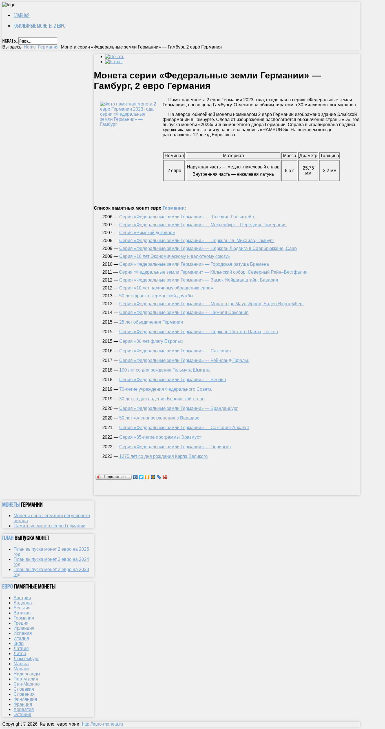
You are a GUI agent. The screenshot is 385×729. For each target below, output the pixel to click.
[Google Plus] (165, 477)
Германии (174, 208)
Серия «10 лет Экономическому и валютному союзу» (174, 256)
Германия (48, 47)
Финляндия (25, 699)
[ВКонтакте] (135, 477)
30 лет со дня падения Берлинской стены (162, 398)
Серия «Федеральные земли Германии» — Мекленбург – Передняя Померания (203, 224)
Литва (20, 653)
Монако (21, 668)
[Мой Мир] (153, 477)
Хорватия (24, 709)
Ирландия (24, 628)
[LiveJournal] (159, 477)
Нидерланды (27, 673)
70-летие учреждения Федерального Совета (165, 389)
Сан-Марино (27, 684)
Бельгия (22, 607)
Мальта (21, 663)
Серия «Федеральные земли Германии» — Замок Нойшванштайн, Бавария (198, 280)
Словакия (24, 689)
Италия (21, 638)
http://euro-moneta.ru (102, 724)
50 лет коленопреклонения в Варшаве (159, 418)
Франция (23, 704)
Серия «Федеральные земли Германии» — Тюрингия (175, 446)
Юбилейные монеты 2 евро (40, 25)
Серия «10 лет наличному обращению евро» (166, 288)
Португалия (26, 679)
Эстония (22, 714)
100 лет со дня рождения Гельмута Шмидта (164, 370)
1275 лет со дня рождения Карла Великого (163, 456)
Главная (22, 15)
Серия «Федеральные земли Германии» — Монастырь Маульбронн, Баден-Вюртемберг (211, 303)
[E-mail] (114, 61)
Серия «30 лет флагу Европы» (151, 341)
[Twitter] (141, 477)
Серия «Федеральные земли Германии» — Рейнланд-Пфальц (184, 360)
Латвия (21, 648)
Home (30, 47)
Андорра (23, 602)
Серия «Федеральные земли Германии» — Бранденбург (178, 408)
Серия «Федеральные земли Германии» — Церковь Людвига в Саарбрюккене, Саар (208, 248)
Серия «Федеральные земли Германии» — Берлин (172, 379)
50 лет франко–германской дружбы (156, 295)
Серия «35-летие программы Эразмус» (160, 437)
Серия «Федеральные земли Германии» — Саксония (175, 350)
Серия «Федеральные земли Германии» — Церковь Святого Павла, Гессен (198, 331)
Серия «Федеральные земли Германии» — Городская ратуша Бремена (194, 264)
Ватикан (22, 613)
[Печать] (114, 56)
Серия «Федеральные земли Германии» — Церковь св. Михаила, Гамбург (196, 240)
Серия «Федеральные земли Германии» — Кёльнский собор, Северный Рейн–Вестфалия (213, 272)
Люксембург (26, 658)
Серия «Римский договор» (147, 232)
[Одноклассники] (147, 477)
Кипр (19, 643)
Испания (23, 633)
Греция (21, 623)
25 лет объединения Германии (151, 322)
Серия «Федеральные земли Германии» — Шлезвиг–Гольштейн (186, 216)
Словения (24, 694)
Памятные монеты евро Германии (49, 525)
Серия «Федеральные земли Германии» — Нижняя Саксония (184, 312)
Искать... (10, 40)
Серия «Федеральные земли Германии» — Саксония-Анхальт (184, 427)
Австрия (22, 597)
